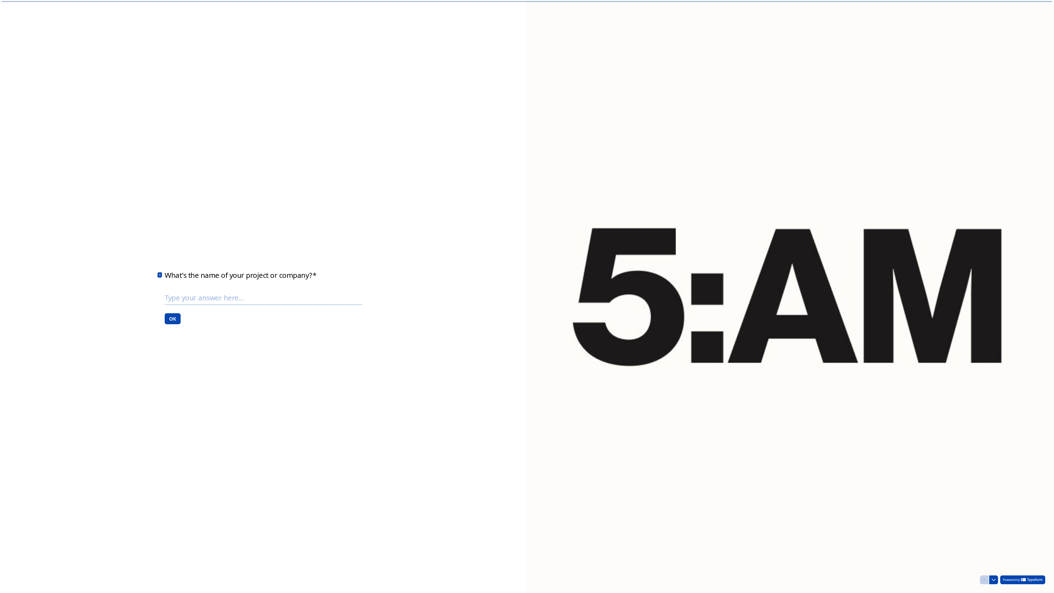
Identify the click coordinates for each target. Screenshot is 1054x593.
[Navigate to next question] (993, 579)
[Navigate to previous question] (984, 579)
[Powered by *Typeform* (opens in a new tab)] (1022, 579)
